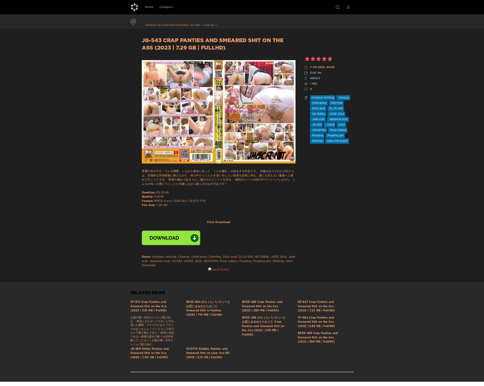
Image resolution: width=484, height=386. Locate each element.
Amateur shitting (322, 98)
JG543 (329, 125)
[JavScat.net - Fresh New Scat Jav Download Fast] (134, 7)
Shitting (317, 141)
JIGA (341, 125)
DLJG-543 (336, 108)
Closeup (343, 98)
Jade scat (318, 119)
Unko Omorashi (337, 141)
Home (149, 7)
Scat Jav (315, 73)
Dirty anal (318, 108)
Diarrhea (336, 103)
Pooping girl (335, 135)
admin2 (315, 78)
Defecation (319, 103)
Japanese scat (338, 119)
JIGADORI (318, 130)
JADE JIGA (336, 114)
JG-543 (316, 125)
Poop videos (337, 130)
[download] (171, 238)
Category (166, 7)
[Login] (348, 7)
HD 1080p (318, 114)
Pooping (317, 135)
